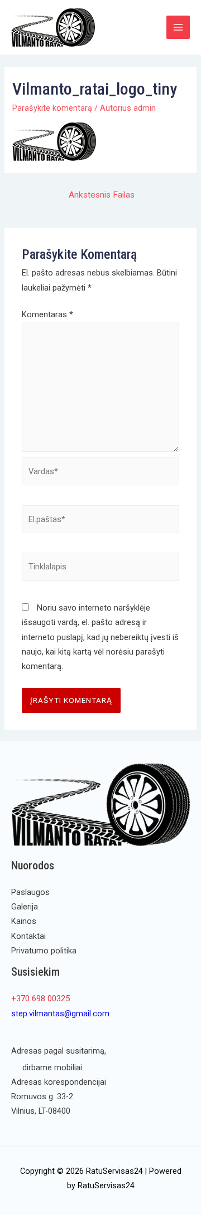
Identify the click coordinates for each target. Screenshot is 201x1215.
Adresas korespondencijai (58, 1082)
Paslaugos (30, 892)
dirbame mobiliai (52, 1067)
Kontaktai (28, 936)
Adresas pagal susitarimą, (58, 1051)
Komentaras (47, 314)
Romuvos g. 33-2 (42, 1096)
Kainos (23, 921)
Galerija (24, 907)
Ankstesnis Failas (102, 195)
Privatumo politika (43, 951)
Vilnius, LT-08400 (40, 1111)
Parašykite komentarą (52, 108)
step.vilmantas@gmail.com (60, 1014)
